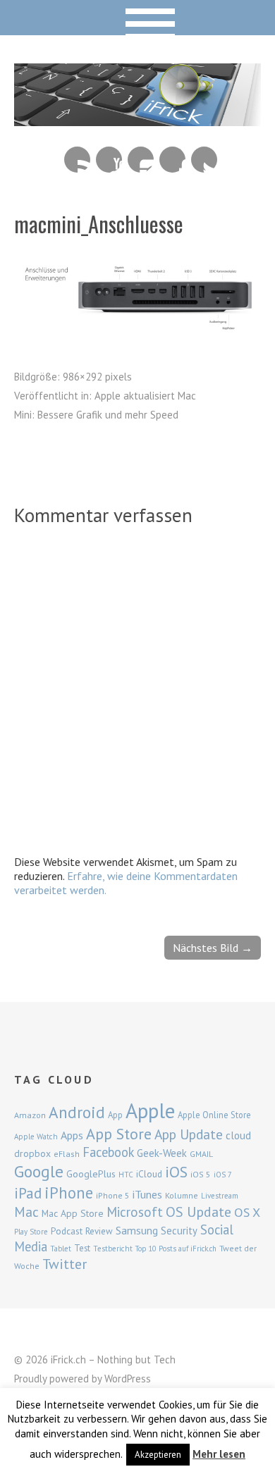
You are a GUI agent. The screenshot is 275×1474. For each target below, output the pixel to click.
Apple (150, 1110)
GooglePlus (91, 1174)
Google (38, 1171)
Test (82, 1247)
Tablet (60, 1248)
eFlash (67, 1153)
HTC (125, 1174)
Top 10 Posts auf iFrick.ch (175, 1248)
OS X (247, 1212)
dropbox (32, 1153)
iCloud (149, 1174)
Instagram (141, 160)
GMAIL (201, 1153)
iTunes (147, 1194)
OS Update (198, 1212)
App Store (119, 1134)
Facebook (172, 160)
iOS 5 (200, 1174)
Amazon (30, 1115)
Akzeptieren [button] (158, 1455)
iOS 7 (223, 1174)
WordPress (127, 1378)
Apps (72, 1135)
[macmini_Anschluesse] (137, 325)
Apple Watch (36, 1136)
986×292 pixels (97, 376)
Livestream (219, 1196)
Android (77, 1111)
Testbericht (113, 1248)
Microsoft (134, 1211)
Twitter (204, 160)
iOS (176, 1172)
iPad (28, 1193)
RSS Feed (77, 160)
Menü (137, 17)
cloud (238, 1135)
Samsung (137, 1230)
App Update (188, 1134)
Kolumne (181, 1195)
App (115, 1115)
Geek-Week (162, 1153)
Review (99, 1231)
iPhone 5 (113, 1195)
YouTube (109, 160)
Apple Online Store (214, 1114)
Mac (26, 1211)
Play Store (31, 1232)
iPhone (68, 1192)
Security (179, 1230)
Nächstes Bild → (212, 948)
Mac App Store (73, 1213)
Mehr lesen (218, 1454)
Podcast (66, 1231)
